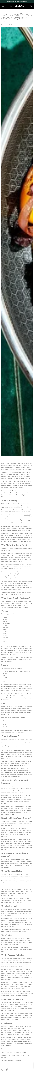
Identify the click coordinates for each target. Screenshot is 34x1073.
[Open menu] (3, 5)
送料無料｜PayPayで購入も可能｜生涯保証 (17, 1)
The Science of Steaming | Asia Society (11, 1060)
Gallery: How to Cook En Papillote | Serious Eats (13, 1052)
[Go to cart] (31, 6)
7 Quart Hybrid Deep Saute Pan (20, 992)
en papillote (14, 528)
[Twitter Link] (6, 1069)
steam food (27, 515)
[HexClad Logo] (17, 5)
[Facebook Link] (2, 1069)
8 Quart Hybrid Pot (25, 843)
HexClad (27, 1043)
